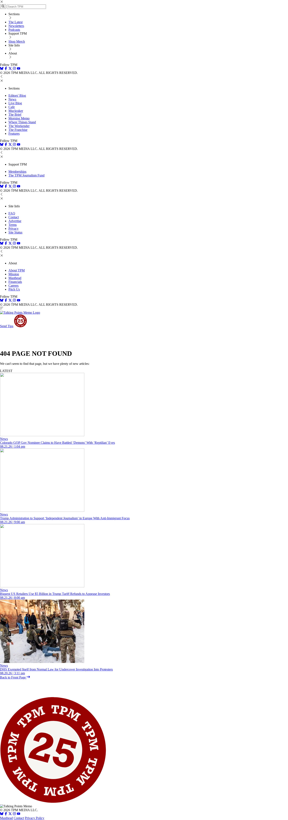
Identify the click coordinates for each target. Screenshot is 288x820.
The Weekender (19, 126)
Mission (13, 274)
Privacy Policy (34, 818)
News (12, 99)
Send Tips (6, 326)
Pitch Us (14, 289)
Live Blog (15, 103)
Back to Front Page (13, 677)
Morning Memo (19, 118)
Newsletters (16, 26)
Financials (15, 282)
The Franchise (17, 130)
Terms (12, 225)
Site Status (15, 232)
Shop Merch (16, 41)
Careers (13, 285)
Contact (13, 217)
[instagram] (14, 69)
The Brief (14, 114)
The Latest (15, 22)
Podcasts (14, 29)
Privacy (13, 228)
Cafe (11, 107)
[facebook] (6, 69)
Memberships (17, 171)
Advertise (14, 221)
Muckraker (15, 111)
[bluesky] (1, 69)
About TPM (16, 270)
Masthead (14, 278)
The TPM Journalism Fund (26, 175)
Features (14, 133)
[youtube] (18, 69)
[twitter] (10, 814)
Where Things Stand (22, 122)
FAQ (11, 213)
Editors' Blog (17, 95)
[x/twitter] (10, 69)
